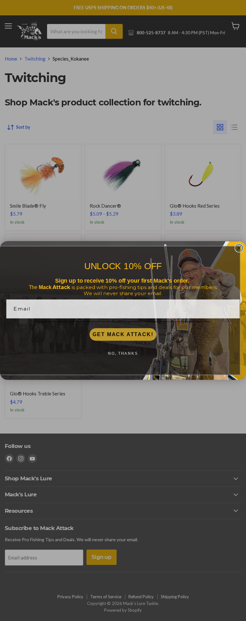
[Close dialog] (239, 248)
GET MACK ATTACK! (123, 334)
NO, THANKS (123, 353)
